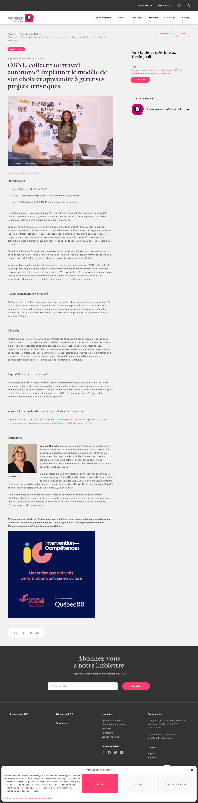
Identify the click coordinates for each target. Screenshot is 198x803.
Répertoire (107, 732)
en (179, 5)
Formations (137, 18)
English (151, 753)
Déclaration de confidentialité (39, 798)
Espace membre (145, 5)
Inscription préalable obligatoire (25, 173)
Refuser (138, 784)
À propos (186, 18)
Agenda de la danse (112, 720)
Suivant (183, 34)
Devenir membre (103, 18)
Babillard (106, 728)
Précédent (163, 34)
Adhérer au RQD (164, 5)
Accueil (11, 34)
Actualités (153, 18)
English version (16, 49)
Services (121, 18)
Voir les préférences (175, 784)
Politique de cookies (13, 798)
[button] (192, 769)
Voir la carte (154, 727)
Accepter (100, 784)
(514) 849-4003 (167, 734)
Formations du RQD (29, 34)
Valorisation (169, 18)
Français (152, 757)
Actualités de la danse (113, 724)
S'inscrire (140, 79)
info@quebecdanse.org (160, 738)
